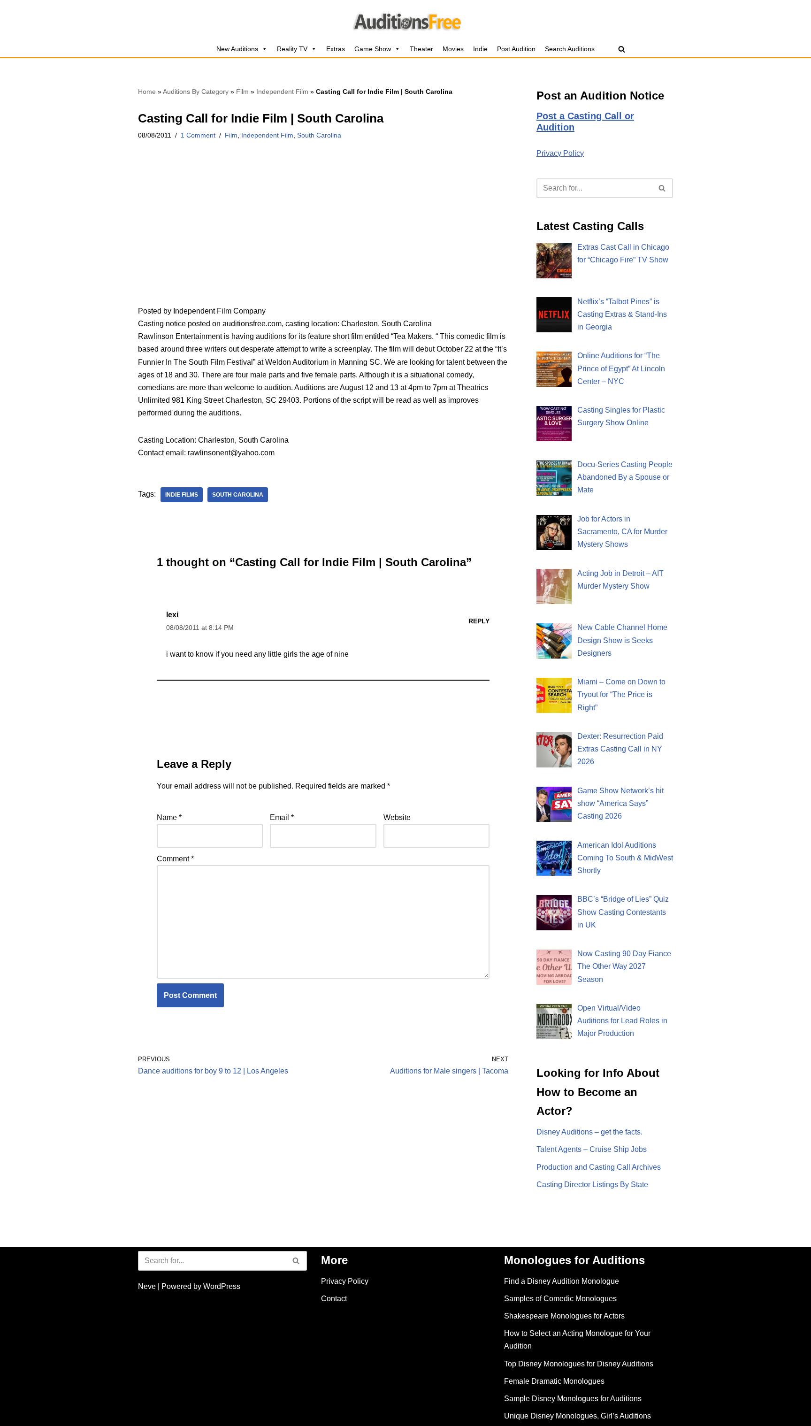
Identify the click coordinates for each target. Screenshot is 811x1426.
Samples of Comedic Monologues (560, 1299)
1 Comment (198, 135)
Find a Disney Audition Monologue (561, 1281)
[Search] (621, 49)
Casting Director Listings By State (592, 1184)
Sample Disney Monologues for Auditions (573, 1399)
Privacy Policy (560, 153)
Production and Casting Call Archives (598, 1167)
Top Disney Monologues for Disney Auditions (578, 1364)
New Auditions (237, 49)
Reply (479, 621)
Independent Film (282, 91)
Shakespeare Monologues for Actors (564, 1316)
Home (147, 91)
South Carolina (319, 135)
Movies (453, 49)
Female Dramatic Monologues (554, 1381)
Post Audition (516, 49)
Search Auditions (570, 49)
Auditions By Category (196, 91)
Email (282, 817)
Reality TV (292, 49)
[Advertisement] (323, 235)
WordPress (221, 1286)
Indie (480, 49)
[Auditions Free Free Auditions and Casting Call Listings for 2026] (406, 20)
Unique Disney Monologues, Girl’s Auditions (577, 1416)
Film (242, 91)
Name (169, 817)
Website (397, 817)
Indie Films (181, 494)
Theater (421, 49)
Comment (175, 859)
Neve (147, 1286)
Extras (335, 49)
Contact (334, 1299)
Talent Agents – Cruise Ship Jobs (591, 1149)
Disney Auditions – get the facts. (589, 1132)
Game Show (372, 49)
